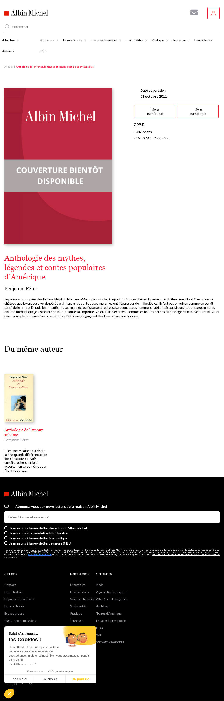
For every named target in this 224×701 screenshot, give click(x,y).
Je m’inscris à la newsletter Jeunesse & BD (40, 543)
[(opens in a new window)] (8, 683)
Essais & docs (79, 592)
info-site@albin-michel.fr (40, 554)
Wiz (98, 635)
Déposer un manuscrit (19, 599)
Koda (99, 585)
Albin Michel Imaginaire (112, 599)
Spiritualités (78, 606)
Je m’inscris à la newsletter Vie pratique (38, 538)
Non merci (19, 679)
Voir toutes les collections (110, 642)
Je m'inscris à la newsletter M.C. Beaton (38, 533)
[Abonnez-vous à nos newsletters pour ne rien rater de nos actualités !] (192, 12)
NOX (99, 628)
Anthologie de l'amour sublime (23, 432)
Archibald (102, 606)
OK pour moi (81, 679)
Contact (10, 585)
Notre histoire (14, 592)
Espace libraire (14, 606)
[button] (9, 693)
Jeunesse (76, 620)
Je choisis (50, 679)
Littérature (77, 585)
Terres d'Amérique (109, 613)
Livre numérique (155, 111)
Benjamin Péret (20, 289)
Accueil (8, 66)
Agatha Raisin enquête (112, 592)
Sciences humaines (83, 599)
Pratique (76, 613)
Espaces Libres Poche (111, 620)
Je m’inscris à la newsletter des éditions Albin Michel (48, 528)
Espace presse (14, 613)
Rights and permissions (20, 620)
